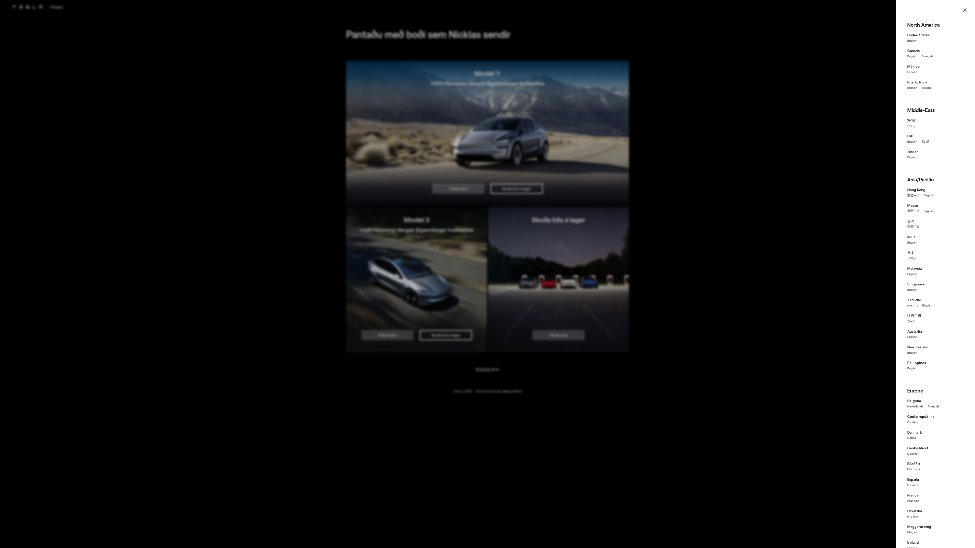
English (912, 40)
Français (927, 56)
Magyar (912, 532)
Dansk (911, 438)
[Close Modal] (965, 10)
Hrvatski (913, 516)
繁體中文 (913, 195)
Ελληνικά (913, 469)
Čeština (912, 422)
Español (912, 72)
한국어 (911, 321)
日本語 (911, 258)
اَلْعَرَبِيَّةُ (925, 141)
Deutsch (913, 453)
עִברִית (911, 126)
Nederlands (915, 406)
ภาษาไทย (912, 305)
